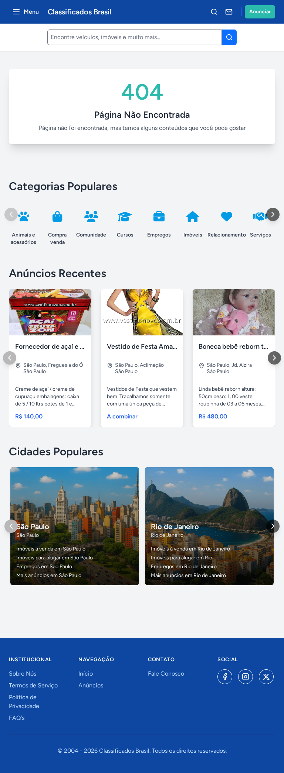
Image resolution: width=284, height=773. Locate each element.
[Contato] (229, 11)
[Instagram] (245, 676)
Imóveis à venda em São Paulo (50, 549)
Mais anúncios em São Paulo (48, 575)
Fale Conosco (166, 673)
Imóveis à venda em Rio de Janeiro (190, 549)
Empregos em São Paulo (44, 566)
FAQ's (16, 717)
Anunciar (260, 11)
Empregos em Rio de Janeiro (184, 566)
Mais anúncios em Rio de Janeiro (188, 575)
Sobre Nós (22, 673)
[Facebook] (224, 676)
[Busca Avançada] (214, 11)
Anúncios (90, 685)
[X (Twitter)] (266, 676)
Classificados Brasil (79, 11)
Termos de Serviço (33, 685)
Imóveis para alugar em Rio (181, 558)
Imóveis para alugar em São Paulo (54, 558)
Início (85, 673)
